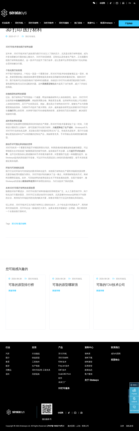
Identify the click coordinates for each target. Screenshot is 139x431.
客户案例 (88, 374)
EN (130, 3)
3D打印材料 (33, 23)
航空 (8, 366)
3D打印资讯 (30, 36)
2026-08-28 (17, 279)
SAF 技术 (62, 370)
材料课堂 (88, 362)
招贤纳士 (115, 359)
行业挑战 (36, 354)
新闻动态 (88, 370)
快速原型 (36, 358)
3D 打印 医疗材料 (19, 224)
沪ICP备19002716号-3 (55, 426)
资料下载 (88, 358)
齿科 (8, 374)
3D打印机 (19, 23)
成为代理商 (116, 354)
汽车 (8, 354)
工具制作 (36, 362)
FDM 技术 (62, 362)
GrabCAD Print (64, 374)
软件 (60, 378)
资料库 (87, 354)
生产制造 (36, 366)
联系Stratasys (106, 23)
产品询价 (129, 23)
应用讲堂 (88, 366)
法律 (122, 426)
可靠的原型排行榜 (21, 285)
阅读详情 (12, 291)
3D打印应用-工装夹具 (41, 370)
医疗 (8, 358)
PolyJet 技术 (63, 366)
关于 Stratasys (92, 380)
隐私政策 (129, 426)
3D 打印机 (62, 354)
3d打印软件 (49, 23)
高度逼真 (36, 374)
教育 (8, 362)
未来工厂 (62, 382)
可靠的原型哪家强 (65, 285)
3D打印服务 (64, 23)
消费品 (8, 370)
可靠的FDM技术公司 (110, 285)
